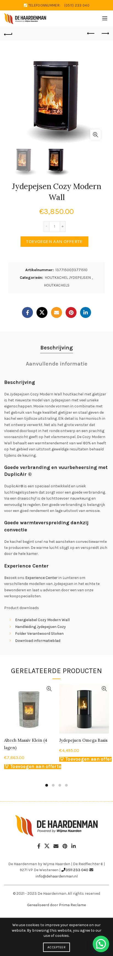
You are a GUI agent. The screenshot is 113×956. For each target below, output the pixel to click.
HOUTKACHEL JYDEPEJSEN (68, 277)
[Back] (8, 33)
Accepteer (56, 947)
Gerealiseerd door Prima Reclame (56, 905)
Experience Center (41, 577)
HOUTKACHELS (56, 285)
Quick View (49, 689)
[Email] (56, 312)
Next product (105, 33)
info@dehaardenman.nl (57, 876)
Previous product (91, 33)
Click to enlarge (95, 134)
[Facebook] (27, 312)
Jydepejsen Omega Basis (83, 740)
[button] (101, 944)
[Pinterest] (71, 312)
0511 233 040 (77, 870)
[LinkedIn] (85, 312)
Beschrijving (56, 347)
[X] (41, 312)
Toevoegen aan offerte (54, 241)
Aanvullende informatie (56, 364)
